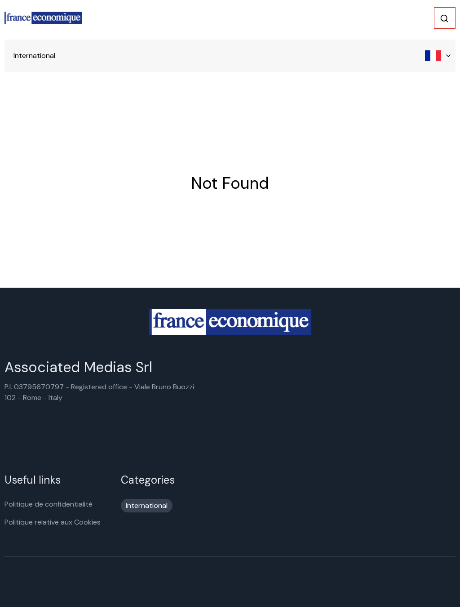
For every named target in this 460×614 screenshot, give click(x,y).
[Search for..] (444, 18)
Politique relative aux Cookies (52, 522)
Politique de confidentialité (48, 504)
